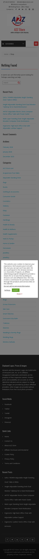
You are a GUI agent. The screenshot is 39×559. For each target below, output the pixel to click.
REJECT (19, 294)
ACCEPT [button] (15, 290)
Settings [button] (7, 290)
